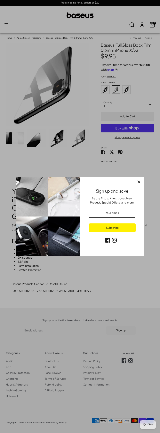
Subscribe (112, 228)
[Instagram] (114, 240)
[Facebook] (107, 240)
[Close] (139, 182)
